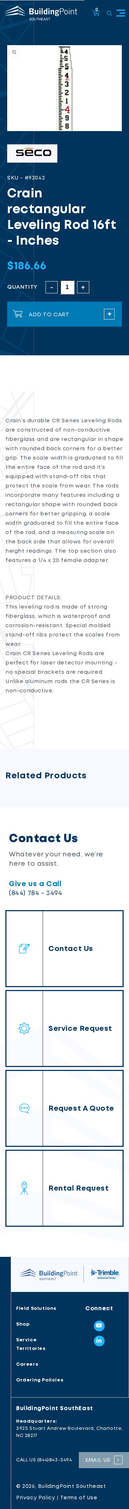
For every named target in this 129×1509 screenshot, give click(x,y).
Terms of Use (78, 1498)
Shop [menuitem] (22, 1324)
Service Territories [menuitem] (31, 1344)
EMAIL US (97, 1460)
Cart (97, 10)
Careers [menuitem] (27, 1364)
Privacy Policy (35, 1498)
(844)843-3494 (54, 1460)
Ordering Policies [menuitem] (39, 1380)
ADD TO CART (49, 314)
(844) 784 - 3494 (35, 893)
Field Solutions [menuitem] (36, 1309)
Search (109, 13)
